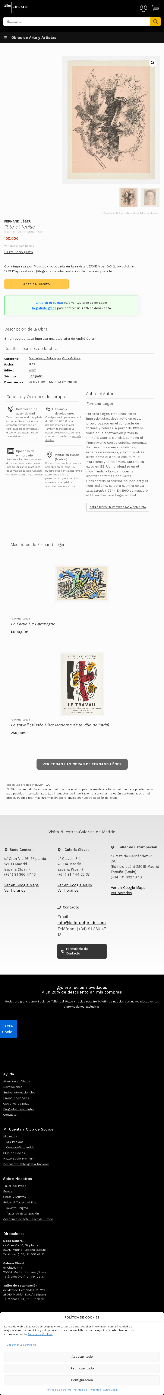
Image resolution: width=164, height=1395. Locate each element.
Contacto (10, 1114)
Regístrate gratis (44, 308)
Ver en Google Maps (21, 885)
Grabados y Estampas (45, 358)
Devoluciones (12, 1087)
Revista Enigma (17, 1208)
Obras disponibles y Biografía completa (117, 507)
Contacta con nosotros (58, 463)
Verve (32, 370)
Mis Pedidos (14, 1142)
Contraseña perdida (20, 1147)
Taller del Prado (14, 1185)
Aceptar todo (82, 1357)
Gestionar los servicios (21, 1344)
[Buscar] (155, 21)
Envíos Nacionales (16, 1098)
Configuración (82, 1380)
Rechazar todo (82, 1368)
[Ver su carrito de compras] (154, 8)
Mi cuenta (10, 1136)
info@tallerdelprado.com (81, 922)
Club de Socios (14, 1153)
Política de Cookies (40, 1334)
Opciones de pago (16, 1103)
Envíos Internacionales (19, 1092)
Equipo (8, 1191)
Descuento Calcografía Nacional (26, 1164)
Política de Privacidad (87, 1389)
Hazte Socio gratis (18, 252)
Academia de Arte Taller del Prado (28, 1219)
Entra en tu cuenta (49, 302)
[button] (153, 63)
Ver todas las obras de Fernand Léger (82, 764)
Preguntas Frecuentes (18, 1109)
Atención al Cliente (16, 1081)
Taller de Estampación (22, 1213)
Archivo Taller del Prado (144, 213)
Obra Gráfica (71, 358)
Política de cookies (59, 1389)
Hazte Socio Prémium (19, 1158)
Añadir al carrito (36, 284)
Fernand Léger (17, 221)
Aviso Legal (110, 1389)
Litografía (35, 376)
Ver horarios (14, 890)
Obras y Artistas (14, 1197)
